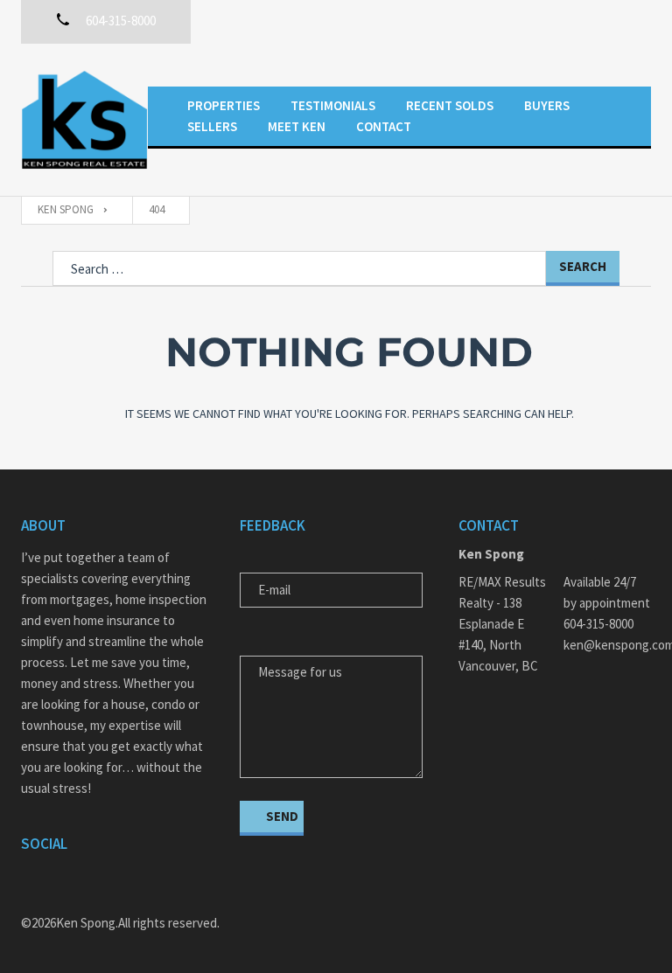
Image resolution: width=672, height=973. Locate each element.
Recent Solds (450, 105)
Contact (383, 126)
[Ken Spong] (84, 120)
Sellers (212, 126)
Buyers (547, 105)
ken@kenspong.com (607, 644)
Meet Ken (297, 126)
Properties (223, 105)
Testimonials (332, 105)
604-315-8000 (599, 623)
